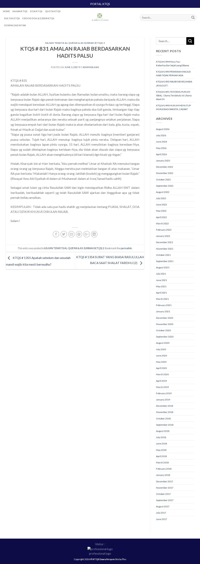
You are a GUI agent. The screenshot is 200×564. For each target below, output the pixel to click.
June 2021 (161, 280)
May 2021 (161, 286)
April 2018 (161, 456)
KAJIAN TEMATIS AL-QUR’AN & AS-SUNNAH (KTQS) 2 (75, 43)
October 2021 (163, 254)
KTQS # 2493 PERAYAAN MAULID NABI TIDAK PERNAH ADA (173, 73)
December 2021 (164, 242)
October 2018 (163, 418)
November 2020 (164, 324)
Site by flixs (120, 559)
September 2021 (164, 261)
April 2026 (161, 154)
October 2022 (163, 179)
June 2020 (161, 355)
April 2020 (161, 368)
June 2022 (161, 204)
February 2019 (163, 393)
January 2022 (163, 236)
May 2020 (161, 361)
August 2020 (162, 342)
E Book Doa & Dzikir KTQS (38, 18)
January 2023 (163, 160)
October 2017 (163, 493)
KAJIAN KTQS (19, 11)
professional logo (100, 553)
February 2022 (163, 229)
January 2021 (163, 311)
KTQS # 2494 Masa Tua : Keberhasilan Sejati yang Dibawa (172, 63)
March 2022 (162, 223)
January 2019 (163, 399)
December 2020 (164, 317)
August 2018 (162, 431)
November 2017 (164, 487)
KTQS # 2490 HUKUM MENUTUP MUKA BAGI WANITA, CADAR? (173, 107)
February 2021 (163, 305)
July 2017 (161, 512)
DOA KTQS (36, 11)
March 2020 (162, 374)
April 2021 (161, 292)
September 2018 (164, 424)
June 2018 (161, 443)
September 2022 (164, 185)
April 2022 (161, 217)
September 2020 (164, 336)
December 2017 (164, 481)
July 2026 (161, 135)
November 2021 (164, 248)
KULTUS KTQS (12, 18)
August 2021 (162, 267)
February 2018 (163, 468)
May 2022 (161, 210)
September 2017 (164, 500)
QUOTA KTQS (53, 11)
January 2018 (163, 475)
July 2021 (161, 273)
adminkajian (91, 67)
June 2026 (161, 141)
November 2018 (164, 412)
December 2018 (164, 405)
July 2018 (161, 437)
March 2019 (162, 387)
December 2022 (164, 166)
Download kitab (15, 25)
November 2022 (164, 173)
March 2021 (162, 298)
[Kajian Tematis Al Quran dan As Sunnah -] (100, 17)
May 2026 (161, 148)
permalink (126, 248)
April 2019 (161, 380)
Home (6, 11)
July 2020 (161, 349)
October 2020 (163, 330)
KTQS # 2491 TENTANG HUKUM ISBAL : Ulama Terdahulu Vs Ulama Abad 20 (174, 95)
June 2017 (161, 519)
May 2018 (161, 450)
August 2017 (162, 506)
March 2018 (162, 462)
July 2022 (161, 198)
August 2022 (162, 192)
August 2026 (162, 129)
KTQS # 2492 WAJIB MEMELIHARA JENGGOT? (174, 83)
